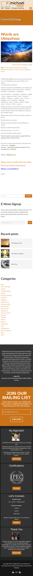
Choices (6, 67)
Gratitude (3, 297)
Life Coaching (23, 67)
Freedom (11, 67)
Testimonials (4, 324)
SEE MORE (16, 488)
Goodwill (16, 67)
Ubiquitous (27, 69)
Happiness (4, 300)
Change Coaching (5, 291)
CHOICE (16, 511)
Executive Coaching (6, 295)
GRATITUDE (16, 513)
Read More (16, 459)
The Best (21, 69)
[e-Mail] (16, 572)
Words (3, 71)
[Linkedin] (13, 572)
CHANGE (16, 508)
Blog (2, 284)
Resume (3, 319)
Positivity (10, 69)
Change (3, 289)
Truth (2, 326)
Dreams (3, 293)
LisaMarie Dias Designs (17, 566)
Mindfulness (4, 69)
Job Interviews (5, 306)
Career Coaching (5, 286)
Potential (3, 317)
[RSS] (20, 572)
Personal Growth (5, 313)
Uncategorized (5, 328)
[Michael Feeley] (12, 4)
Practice (16, 69)
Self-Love (3, 322)
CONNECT (16, 522)
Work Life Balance (6, 330)
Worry (2, 333)
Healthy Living (5, 302)
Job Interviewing (5, 304)
